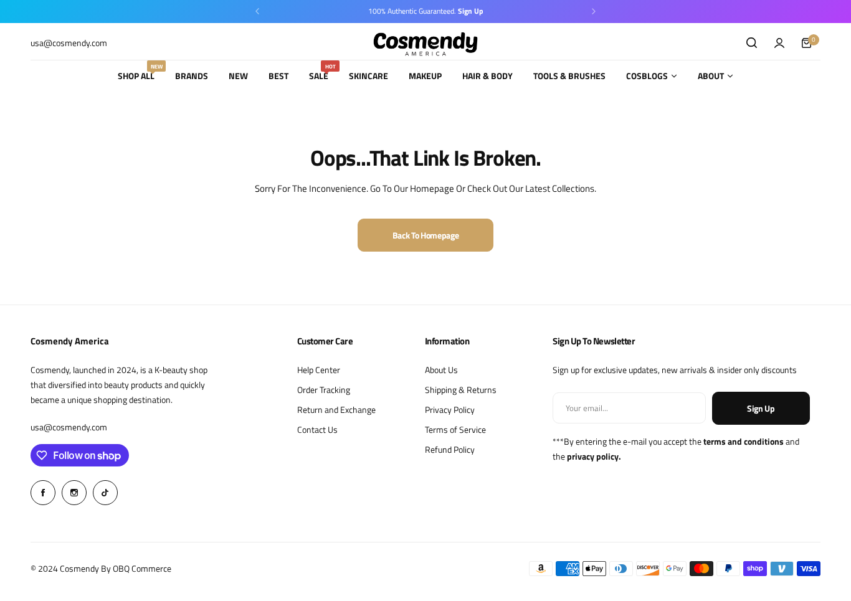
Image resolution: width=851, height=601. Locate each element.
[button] (257, 11)
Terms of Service (455, 429)
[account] (779, 43)
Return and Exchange (336, 409)
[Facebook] (43, 492)
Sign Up (761, 408)
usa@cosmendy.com (69, 426)
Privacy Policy (450, 409)
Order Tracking (323, 389)
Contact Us (317, 429)
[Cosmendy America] (425, 42)
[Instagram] (74, 492)
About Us (441, 369)
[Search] (752, 43)
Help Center (318, 369)
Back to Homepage (425, 235)
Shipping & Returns (461, 389)
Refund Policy (450, 449)
